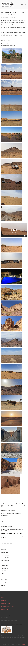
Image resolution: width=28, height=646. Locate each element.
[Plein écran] (25, 236)
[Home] (7, 4)
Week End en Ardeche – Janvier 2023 (9, 524)
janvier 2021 (5, 565)
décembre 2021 (5, 557)
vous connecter (10, 513)
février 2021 (5, 563)
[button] (14, 230)
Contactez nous (4, 609)
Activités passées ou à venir (7, 606)
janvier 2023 (5, 552)
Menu (24, 4)
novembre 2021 (5, 560)
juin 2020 (4, 571)
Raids (3, 585)
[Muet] (22, 236)
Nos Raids (3, 600)
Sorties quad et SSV (6, 588)
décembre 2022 (5, 555)
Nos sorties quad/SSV (6, 603)
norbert (13, 17)
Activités (7, 496)
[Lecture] (3, 236)
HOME (2, 597)
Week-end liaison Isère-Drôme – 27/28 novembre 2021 (7, 505)
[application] (14, 230)
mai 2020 (4, 573)
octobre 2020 (5, 568)
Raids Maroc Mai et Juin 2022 (7, 526)
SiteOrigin (23, 644)
